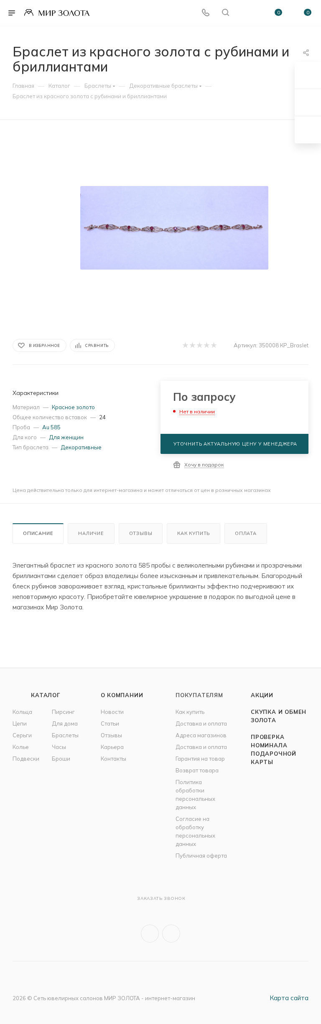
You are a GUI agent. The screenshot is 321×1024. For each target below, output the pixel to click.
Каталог (45, 695)
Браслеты (65, 735)
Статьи (110, 723)
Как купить (193, 533)
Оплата (246, 533)
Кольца (22, 711)
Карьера (112, 747)
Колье (21, 747)
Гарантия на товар (200, 758)
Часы (59, 747)
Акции (262, 695)
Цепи (20, 723)
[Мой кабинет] (245, 13)
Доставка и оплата (201, 723)
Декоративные (81, 447)
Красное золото (73, 407)
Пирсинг (63, 711)
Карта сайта (289, 998)
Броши (61, 758)
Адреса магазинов (201, 735)
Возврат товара (197, 770)
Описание (38, 533)
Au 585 (51, 427)
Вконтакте (150, 933)
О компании (122, 695)
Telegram (171, 933)
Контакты (113, 758)
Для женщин (66, 437)
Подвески (26, 758)
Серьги (22, 735)
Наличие (91, 533)
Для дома (65, 723)
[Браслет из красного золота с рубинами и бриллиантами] (174, 228)
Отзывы (141, 533)
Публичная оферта (201, 855)
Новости (112, 711)
